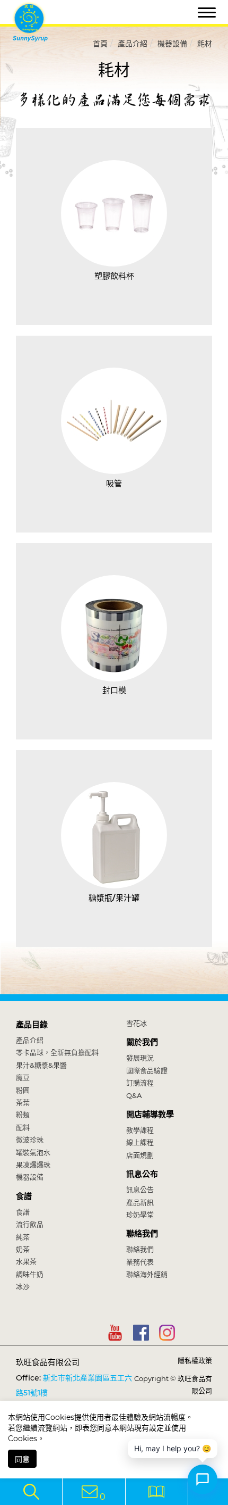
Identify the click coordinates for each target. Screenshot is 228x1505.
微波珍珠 (29, 1139)
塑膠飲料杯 (114, 276)
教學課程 (140, 1130)
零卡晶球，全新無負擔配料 (57, 1052)
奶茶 (23, 1249)
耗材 (204, 43)
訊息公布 (142, 1174)
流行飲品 (29, 1224)
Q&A (134, 1095)
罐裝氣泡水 (33, 1152)
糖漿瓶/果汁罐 (114, 898)
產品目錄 (32, 1024)
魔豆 (23, 1077)
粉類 (23, 1114)
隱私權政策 (195, 1360)
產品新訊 (140, 1202)
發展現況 (140, 1057)
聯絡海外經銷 (147, 1274)
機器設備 (172, 43)
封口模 (114, 690)
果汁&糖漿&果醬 (41, 1065)
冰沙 (23, 1286)
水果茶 (26, 1261)
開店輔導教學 (150, 1114)
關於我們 (142, 1042)
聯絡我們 (142, 1233)
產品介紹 (132, 43)
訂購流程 (140, 1082)
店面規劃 (140, 1155)
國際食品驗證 (147, 1070)
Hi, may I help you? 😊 (172, 1448)
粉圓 (23, 1090)
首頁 (100, 43)
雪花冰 (136, 1023)
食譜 (24, 1196)
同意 (22, 1459)
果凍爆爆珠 (33, 1164)
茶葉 (23, 1102)
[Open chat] (202, 1479)
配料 (23, 1127)
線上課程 (140, 1142)
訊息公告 (140, 1189)
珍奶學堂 (140, 1214)
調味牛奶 (29, 1274)
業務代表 (140, 1262)
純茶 (23, 1237)
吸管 (114, 483)
